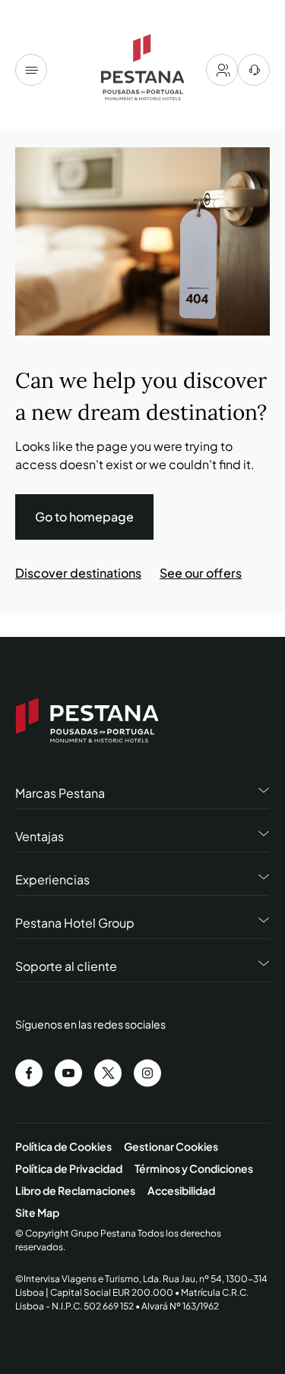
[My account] (222, 70)
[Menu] (31, 70)
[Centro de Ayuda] (254, 70)
